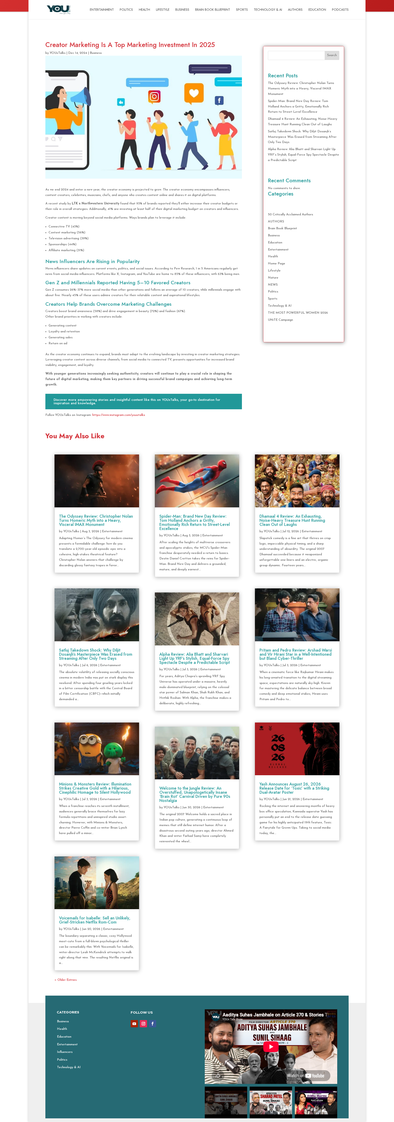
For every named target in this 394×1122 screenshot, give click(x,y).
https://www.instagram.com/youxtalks (118, 415)
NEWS (273, 285)
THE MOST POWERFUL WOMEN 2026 (298, 313)
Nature (273, 277)
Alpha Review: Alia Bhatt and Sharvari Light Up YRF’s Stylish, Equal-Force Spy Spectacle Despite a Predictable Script (303, 155)
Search (332, 55)
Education (317, 10)
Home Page (276, 263)
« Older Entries (65, 980)
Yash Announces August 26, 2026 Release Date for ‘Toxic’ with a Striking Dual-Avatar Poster (294, 788)
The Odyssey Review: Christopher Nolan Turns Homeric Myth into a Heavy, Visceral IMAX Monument (301, 88)
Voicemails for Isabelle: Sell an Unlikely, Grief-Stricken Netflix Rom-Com (94, 920)
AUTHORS (295, 10)
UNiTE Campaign (280, 320)
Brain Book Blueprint (212, 10)
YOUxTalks (57, 53)
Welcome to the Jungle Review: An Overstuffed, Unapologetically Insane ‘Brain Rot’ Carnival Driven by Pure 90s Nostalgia (194, 794)
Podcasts (340, 10)
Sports (242, 10)
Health (144, 10)
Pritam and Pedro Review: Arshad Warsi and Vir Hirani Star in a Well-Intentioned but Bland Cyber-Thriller (295, 654)
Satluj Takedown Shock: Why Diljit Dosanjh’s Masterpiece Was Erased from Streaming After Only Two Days (302, 137)
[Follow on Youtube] (134, 1023)
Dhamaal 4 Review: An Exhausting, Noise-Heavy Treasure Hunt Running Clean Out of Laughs (292, 520)
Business (182, 10)
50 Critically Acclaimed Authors (290, 214)
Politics (126, 10)
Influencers (65, 1052)
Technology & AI (268, 10)
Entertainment (102, 10)
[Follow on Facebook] (152, 1023)
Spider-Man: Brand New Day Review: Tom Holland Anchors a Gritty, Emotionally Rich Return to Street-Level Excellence (298, 106)
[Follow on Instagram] (143, 1023)
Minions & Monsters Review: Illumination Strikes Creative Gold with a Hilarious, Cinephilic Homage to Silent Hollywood (95, 788)
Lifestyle (162, 10)
